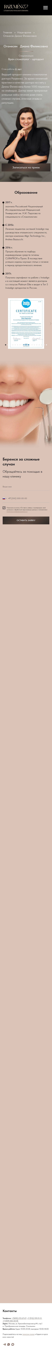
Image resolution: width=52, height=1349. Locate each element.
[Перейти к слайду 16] (41, 344)
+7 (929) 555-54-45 (10, 1321)
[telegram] (4, 1344)
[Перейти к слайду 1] (5, 344)
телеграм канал (28, 1334)
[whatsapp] (8, 1344)
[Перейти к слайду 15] (39, 344)
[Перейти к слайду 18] (46, 344)
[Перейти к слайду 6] (17, 344)
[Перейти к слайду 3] (10, 344)
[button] (26, 167)
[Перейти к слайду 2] (8, 344)
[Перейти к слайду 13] (34, 344)
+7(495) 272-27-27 (19, 1318)
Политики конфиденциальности (17, 511)
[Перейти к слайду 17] (44, 344)
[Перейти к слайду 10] (27, 344)
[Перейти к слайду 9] (24, 344)
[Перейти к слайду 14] (36, 344)
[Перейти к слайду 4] (12, 344)
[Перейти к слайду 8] (22, 344)
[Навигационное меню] (45, 7)
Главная (7, 32)
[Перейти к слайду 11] (29, 344)
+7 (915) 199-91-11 (34, 1318)
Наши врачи (24, 32)
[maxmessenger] (12, 1344)
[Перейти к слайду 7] (20, 344)
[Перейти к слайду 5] (15, 344)
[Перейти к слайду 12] (32, 344)
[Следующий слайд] (50, 323)
